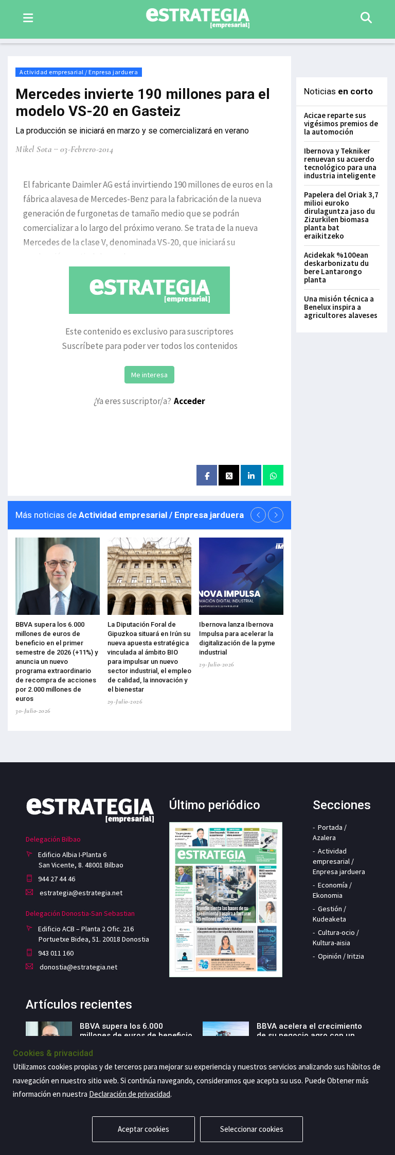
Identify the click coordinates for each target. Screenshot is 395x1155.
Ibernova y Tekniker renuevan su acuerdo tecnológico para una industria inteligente (340, 163)
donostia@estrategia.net (77, 967)
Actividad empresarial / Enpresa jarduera (79, 72)
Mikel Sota (33, 149)
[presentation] (258, 515)
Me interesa (149, 374)
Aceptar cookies (143, 1129)
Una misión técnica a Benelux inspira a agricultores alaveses (341, 307)
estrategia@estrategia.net (80, 892)
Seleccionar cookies (251, 1129)
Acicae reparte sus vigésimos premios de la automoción (341, 123)
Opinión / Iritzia (341, 956)
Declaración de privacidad (129, 1094)
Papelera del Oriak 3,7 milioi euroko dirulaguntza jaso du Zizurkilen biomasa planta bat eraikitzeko (341, 215)
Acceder (189, 401)
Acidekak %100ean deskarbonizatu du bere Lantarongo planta (336, 267)
